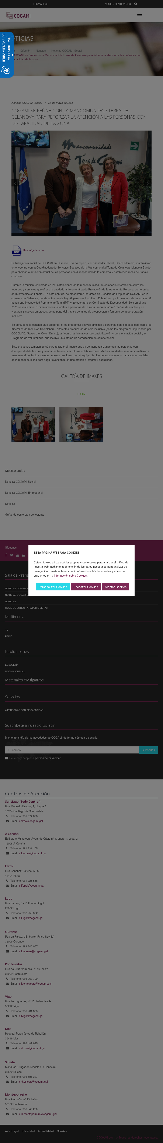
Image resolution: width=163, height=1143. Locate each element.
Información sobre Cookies (70, 575)
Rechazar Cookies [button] (85, 587)
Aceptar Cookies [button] (115, 587)
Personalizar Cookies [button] (53, 587)
